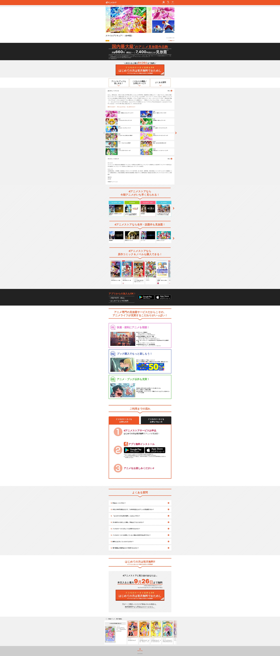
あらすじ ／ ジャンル (113, 90)
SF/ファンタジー (112, 106)
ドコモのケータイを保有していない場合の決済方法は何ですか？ (132, 535)
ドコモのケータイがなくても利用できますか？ (126, 528)
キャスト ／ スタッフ (113, 158)
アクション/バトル (121, 106)
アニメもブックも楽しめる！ (118, 82)
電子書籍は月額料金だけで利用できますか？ (126, 548)
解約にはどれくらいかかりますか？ (123, 541)
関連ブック (172, 40)
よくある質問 (160, 82)
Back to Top (140, 650)
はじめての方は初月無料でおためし (140, 70)
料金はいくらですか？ (119, 503)
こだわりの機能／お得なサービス (139, 82)
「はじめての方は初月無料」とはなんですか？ (126, 516)
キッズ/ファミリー (131, 106)
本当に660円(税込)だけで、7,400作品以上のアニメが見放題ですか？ (133, 509)
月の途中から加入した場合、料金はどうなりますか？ (128, 522)
